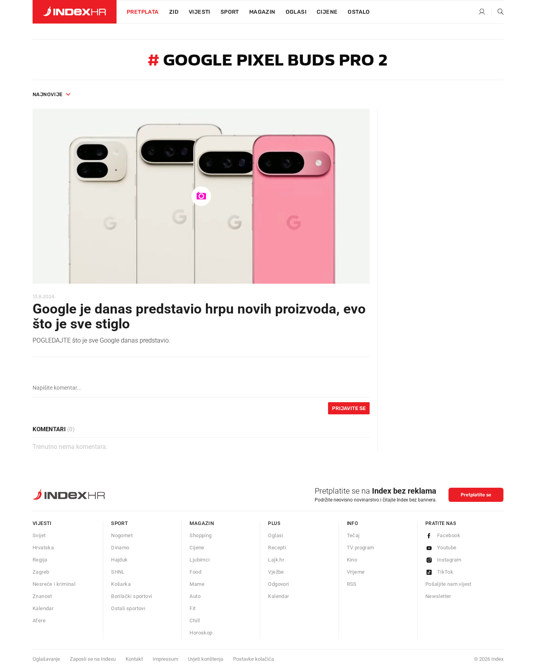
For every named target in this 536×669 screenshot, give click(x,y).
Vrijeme (356, 572)
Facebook (448, 535)
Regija (40, 560)
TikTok (445, 572)
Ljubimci (200, 560)
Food (195, 572)
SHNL (118, 572)
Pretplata (143, 12)
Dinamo (120, 548)
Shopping (200, 535)
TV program (360, 548)
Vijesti (199, 12)
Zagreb (41, 572)
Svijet (39, 535)
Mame (197, 584)
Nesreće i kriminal (54, 584)
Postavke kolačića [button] (253, 659)
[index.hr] (75, 12)
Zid (174, 12)
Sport (230, 12)
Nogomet (122, 535)
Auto (195, 596)
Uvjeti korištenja (205, 659)
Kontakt (134, 659)
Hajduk (119, 560)
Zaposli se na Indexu (93, 659)
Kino (352, 560)
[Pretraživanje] (497, 12)
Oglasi (296, 12)
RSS (352, 584)
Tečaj (353, 535)
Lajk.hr (276, 560)
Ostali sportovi (128, 608)
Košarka (121, 584)
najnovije (48, 94)
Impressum (165, 659)
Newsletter (438, 596)
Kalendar (43, 608)
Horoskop (201, 633)
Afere (39, 620)
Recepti (277, 548)
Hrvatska (43, 548)
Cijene (327, 12)
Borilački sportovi (131, 596)
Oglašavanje (46, 659)
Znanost (42, 596)
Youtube (447, 548)
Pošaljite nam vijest (448, 584)
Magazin (202, 523)
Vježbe (276, 572)
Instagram (449, 560)
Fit (192, 608)
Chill (195, 620)
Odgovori (278, 584)
